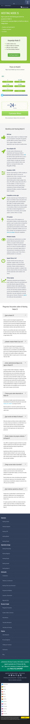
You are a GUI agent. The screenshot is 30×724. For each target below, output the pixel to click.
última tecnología (11, 232)
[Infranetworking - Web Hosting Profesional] (8, 2)
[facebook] (11, 675)
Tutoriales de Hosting (7, 627)
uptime (25, 295)
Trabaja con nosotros (7, 644)
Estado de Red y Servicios (8, 612)
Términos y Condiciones (8, 580)
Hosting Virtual (6, 541)
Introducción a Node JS (7, 403)
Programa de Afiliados (7, 590)
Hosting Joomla (6, 563)
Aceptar (25, 717)
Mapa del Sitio (6, 600)
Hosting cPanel (6, 521)
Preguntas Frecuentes (7, 607)
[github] (16, 675)
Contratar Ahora (15, 113)
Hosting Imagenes (6, 526)
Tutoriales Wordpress (7, 622)
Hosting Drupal (6, 558)
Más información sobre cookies (23, 719)
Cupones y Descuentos (7, 595)
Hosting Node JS (6, 568)
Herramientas (5, 617)
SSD (25, 155)
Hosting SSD (5, 531)
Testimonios (5, 649)
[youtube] (18, 675)
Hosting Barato (6, 536)
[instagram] (20, 675)
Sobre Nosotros (6, 635)
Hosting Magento (6, 553)
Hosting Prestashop (7, 548)
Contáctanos (5, 575)
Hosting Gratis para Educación (9, 585)
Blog (3, 654)
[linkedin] (14, 675)
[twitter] (9, 675)
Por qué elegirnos (6, 640)
